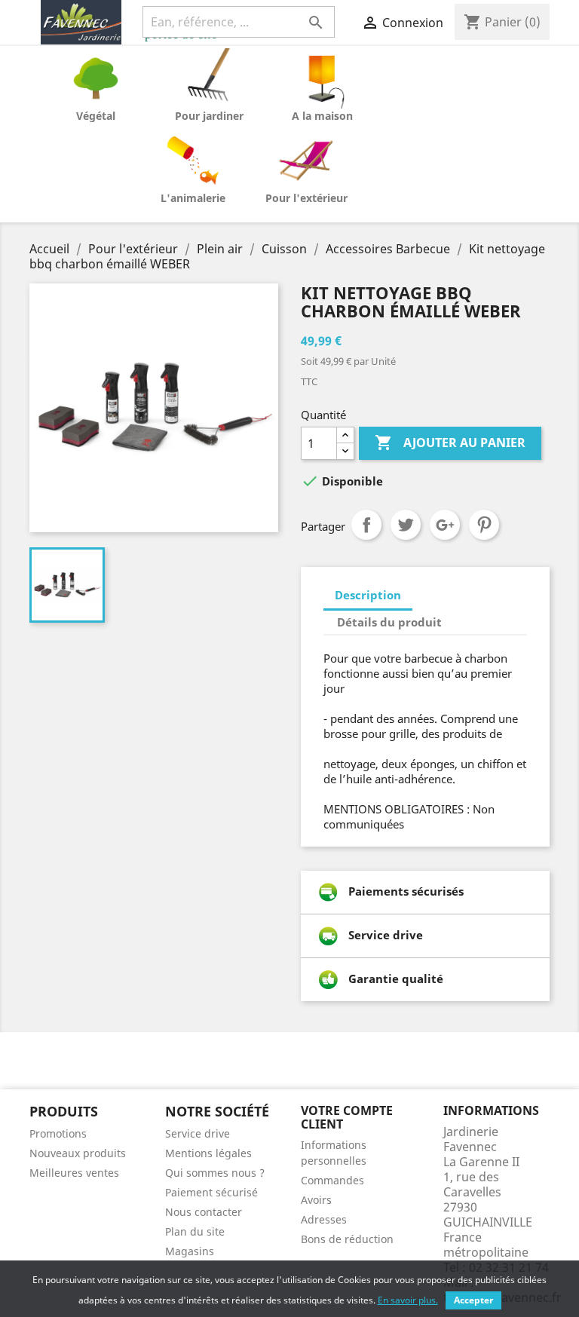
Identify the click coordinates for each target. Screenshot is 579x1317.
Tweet (406, 525)
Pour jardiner (209, 116)
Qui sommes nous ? (215, 1172)
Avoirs (316, 1200)
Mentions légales (208, 1153)
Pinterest (484, 525)
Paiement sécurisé (211, 1192)
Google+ (445, 525)
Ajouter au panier (450, 442)
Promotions (58, 1133)
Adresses (324, 1219)
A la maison (322, 116)
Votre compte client (347, 1117)
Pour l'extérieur (306, 198)
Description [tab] (368, 594)
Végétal (95, 116)
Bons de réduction (347, 1239)
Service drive (197, 1133)
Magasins (189, 1251)
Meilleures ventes (74, 1172)
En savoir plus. (408, 1300)
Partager (366, 525)
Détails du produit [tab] (389, 621)
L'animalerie (193, 198)
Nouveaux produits (77, 1153)
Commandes (332, 1180)
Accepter (473, 1300)
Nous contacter (203, 1212)
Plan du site (195, 1231)
